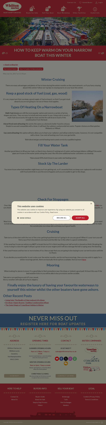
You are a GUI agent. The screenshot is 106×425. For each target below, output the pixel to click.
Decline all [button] (61, 218)
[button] (24, 218)
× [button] (91, 203)
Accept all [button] (80, 218)
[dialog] (53, 212)
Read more (54, 212)
